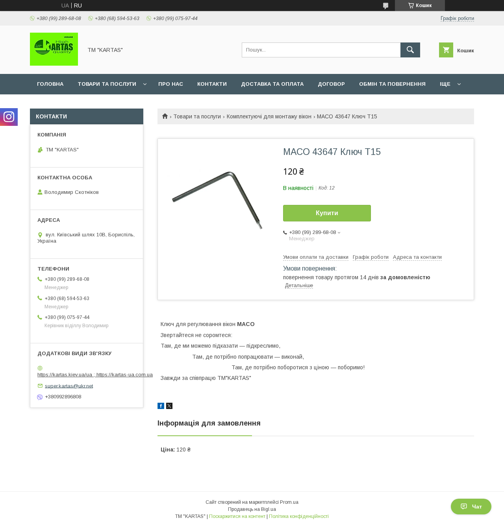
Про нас (170, 84)
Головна (50, 84)
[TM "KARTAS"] (54, 64)
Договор (331, 84)
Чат (477, 506)
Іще (445, 84)
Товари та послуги (107, 84)
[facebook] (161, 407)
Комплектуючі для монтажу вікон (269, 116)
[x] (169, 407)
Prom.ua (289, 502)
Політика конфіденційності (299, 516)
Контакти (212, 84)
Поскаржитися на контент (237, 516)
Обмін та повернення (392, 84)
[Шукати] (410, 49)
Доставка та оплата (272, 84)
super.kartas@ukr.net (69, 386)
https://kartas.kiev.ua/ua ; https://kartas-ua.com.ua (95, 375)
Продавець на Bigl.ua (252, 509)
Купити (327, 213)
